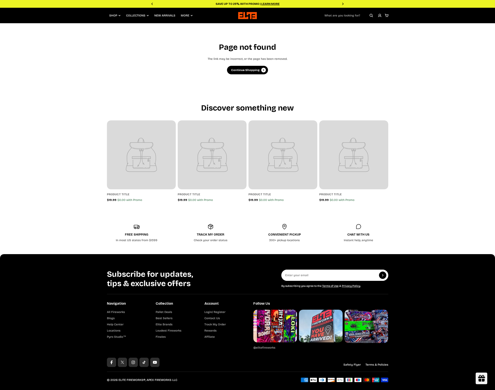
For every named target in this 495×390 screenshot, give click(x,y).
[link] (141, 154)
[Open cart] (386, 15)
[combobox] (348, 15)
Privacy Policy (351, 286)
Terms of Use (330, 286)
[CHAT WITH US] (358, 233)
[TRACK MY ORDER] (210, 233)
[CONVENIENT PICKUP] (284, 233)
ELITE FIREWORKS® (132, 380)
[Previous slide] (152, 4)
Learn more (270, 4)
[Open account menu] (379, 15)
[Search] (371, 15)
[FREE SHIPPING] (136, 233)
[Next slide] (343, 4)
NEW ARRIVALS (164, 15)
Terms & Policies (376, 364)
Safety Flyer (352, 364)
